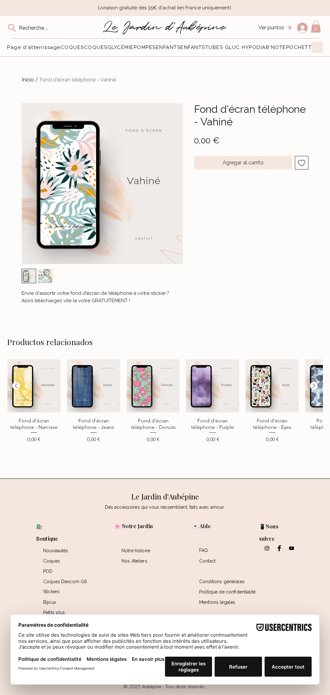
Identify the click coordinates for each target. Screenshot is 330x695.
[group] (165, 413)
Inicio (28, 80)
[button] (316, 26)
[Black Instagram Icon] (267, 548)
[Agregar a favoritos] (301, 162)
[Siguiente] (314, 386)
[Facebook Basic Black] (279, 548)
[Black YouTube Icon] (291, 548)
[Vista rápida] (34, 385)
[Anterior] (16, 386)
